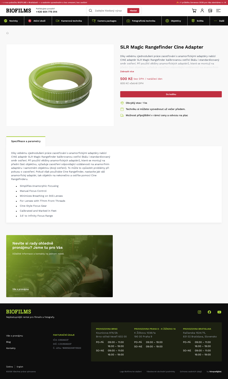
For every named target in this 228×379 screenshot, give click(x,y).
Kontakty (11, 348)
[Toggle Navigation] (218, 10)
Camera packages (107, 21)
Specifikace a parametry (25, 141)
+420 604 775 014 (46, 11)
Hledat (133, 10)
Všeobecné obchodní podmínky (161, 371)
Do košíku (171, 94)
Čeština (9, 367)
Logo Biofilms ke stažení (131, 371)
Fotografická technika (143, 21)
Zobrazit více (127, 71)
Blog (8, 342)
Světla (200, 21)
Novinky (13, 21)
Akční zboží (39, 21)
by (214, 371)
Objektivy (176, 21)
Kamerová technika (71, 21)
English (20, 367)
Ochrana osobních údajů (191, 371)
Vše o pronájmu (20, 289)
